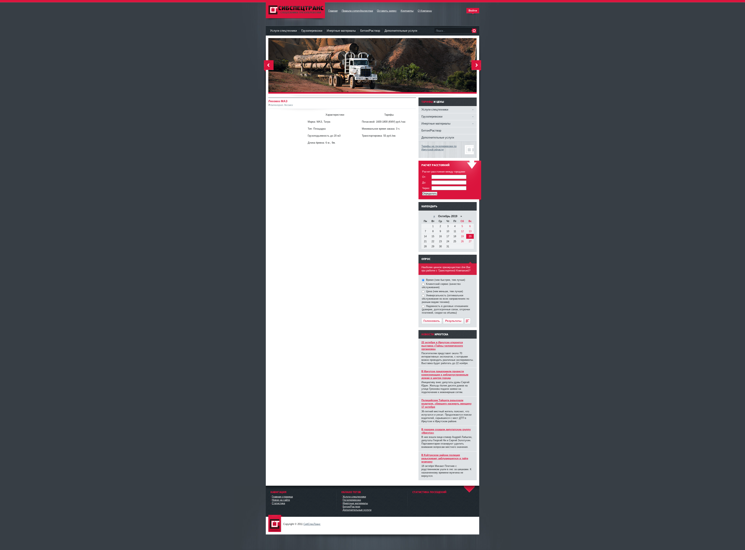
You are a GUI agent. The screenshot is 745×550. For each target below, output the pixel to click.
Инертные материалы (341, 30)
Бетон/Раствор (370, 30)
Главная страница (282, 496)
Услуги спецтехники (283, 30)
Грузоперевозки (311, 30)
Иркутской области (432, 149)
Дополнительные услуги (401, 30)
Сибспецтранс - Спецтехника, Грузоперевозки (295, 9)
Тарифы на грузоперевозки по (439, 146)
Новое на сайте (281, 500)
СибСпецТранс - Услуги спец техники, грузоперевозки (275, 524)
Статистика (278, 503)
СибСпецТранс (312, 524)
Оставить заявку (387, 10)
